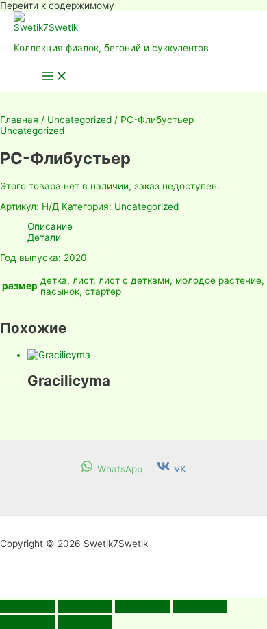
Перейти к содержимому (57, 5)
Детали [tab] (44, 237)
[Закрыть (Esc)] (200, 606)
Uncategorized (79, 119)
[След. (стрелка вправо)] (85, 622)
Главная (19, 119)
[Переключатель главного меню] (55, 77)
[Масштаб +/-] (27, 606)
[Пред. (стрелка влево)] (27, 622)
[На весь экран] (85, 606)
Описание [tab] (50, 226)
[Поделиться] (142, 606)
